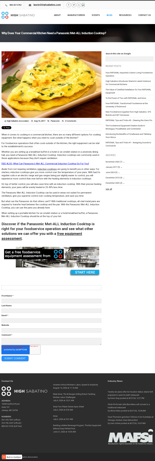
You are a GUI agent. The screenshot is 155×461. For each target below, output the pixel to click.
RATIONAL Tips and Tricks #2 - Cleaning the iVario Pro (129, 120)
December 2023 (114, 183)
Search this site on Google (118, 53)
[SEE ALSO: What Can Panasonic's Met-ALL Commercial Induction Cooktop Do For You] (45, 163)
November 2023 (114, 162)
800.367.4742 (15, 5)
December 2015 (114, 178)
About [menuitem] (57, 15)
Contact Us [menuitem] (144, 15)
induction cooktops (47, 169)
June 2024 (111, 172)
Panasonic (55, 121)
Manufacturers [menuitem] (76, 15)
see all (109, 189)
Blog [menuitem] (109, 15)
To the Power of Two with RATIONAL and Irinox (126, 98)
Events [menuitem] (96, 15)
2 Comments (70, 121)
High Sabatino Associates (18, 121)
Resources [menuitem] (125, 15)
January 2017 (113, 167)
